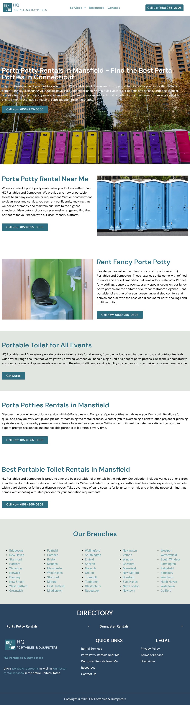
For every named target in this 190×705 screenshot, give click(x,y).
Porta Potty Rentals (22, 626)
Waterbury (16, 568)
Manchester (55, 568)
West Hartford (18, 586)
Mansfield (129, 568)
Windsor (128, 559)
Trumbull (91, 577)
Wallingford (92, 550)
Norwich (90, 568)
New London (131, 586)
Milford (52, 582)
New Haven (16, 555)
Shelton (90, 564)
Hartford (14, 564)
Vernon (127, 555)
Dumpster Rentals (114, 626)
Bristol (51, 559)
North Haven (169, 582)
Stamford (15, 559)
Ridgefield (167, 568)
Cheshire (128, 564)
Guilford (166, 590)
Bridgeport (16, 550)
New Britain (16, 582)
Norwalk (14, 573)
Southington (93, 555)
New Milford (131, 573)
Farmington (168, 564)
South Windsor (170, 559)
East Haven (130, 582)
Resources (96, 8)
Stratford (53, 577)
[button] (77, 8)
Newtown (129, 590)
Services (76, 8)
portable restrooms (25, 668)
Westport (166, 550)
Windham (167, 577)
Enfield (89, 559)
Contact (114, 8)
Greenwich (16, 590)
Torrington (92, 582)
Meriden (52, 564)
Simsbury (167, 573)
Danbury (14, 577)
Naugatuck (92, 590)
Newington (130, 550)
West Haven (55, 573)
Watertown (168, 586)
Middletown (55, 590)
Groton (89, 573)
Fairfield (52, 550)
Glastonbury (93, 586)
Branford (128, 577)
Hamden (52, 555)
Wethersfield (169, 555)
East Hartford (56, 586)
